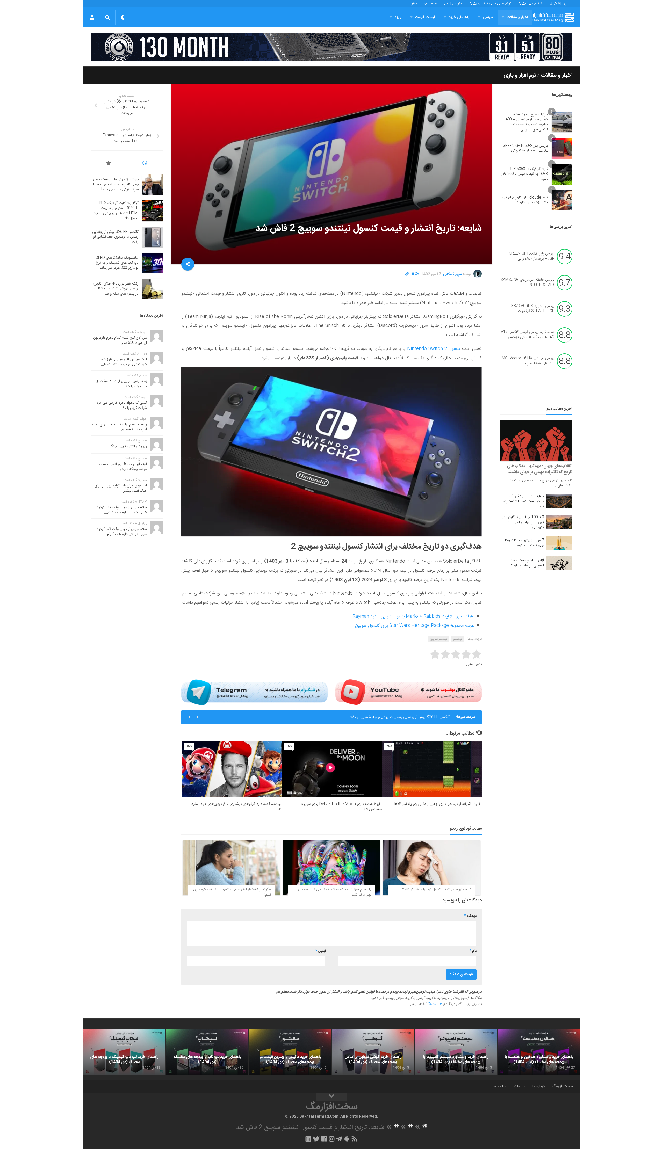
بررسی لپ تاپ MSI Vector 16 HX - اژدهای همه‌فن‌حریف (528, 361)
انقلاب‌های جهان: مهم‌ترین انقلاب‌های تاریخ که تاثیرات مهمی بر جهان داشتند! (539, 469)
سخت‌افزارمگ (562, 1086)
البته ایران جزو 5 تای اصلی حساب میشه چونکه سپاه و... (123, 466)
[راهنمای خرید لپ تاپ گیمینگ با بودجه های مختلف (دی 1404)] (124, 1052)
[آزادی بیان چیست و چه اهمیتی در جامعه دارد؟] (559, 563)
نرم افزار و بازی (519, 75)
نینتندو (457, 639)
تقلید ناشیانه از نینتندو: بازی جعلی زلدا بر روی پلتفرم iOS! (438, 804)
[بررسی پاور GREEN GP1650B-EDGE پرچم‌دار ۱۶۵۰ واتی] (562, 148)
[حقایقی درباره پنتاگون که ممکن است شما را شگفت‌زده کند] (559, 501)
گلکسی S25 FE (530, 4)
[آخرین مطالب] (145, 163)
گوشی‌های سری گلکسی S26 (490, 4)
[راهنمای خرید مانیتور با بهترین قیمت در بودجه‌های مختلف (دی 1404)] (290, 1052)
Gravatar (434, 1004)
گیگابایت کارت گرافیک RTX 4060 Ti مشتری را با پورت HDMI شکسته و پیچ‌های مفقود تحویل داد (116, 211)
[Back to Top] (331, 1097)
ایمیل (320, 951)
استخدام (500, 1086)
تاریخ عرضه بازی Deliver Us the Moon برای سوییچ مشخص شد (341, 807)
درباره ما (538, 1086)
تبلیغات (519, 1086)
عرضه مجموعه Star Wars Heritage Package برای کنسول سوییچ (414, 625)
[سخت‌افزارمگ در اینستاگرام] (331, 1139)
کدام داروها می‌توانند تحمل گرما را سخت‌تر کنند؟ (436, 889)
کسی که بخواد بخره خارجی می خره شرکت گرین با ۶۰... (121, 405)
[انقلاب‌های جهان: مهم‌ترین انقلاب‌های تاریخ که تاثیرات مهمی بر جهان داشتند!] (536, 440)
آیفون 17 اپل (453, 4)
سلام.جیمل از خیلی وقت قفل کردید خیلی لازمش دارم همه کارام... (122, 510)
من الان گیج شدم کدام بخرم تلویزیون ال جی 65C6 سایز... (120, 340)
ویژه (397, 17)
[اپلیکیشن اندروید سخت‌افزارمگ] (346, 1139)
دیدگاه (470, 916)
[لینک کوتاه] (407, 274)
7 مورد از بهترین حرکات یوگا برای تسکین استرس (524, 543)
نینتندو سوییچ (438, 639)
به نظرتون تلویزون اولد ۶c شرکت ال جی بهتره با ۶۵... (121, 383)
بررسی (488, 17)
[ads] (331, 47)
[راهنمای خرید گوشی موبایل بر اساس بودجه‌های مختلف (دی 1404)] (373, 1052)
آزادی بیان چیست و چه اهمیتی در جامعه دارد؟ (527, 563)
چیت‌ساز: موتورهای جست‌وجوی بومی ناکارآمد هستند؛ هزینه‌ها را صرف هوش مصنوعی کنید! (116, 184)
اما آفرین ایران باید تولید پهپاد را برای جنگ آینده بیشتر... (121, 488)
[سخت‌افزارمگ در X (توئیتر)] (316, 1139)
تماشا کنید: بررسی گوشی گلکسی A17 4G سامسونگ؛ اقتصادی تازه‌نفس (527, 335)
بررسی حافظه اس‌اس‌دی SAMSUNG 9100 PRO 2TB (527, 282)
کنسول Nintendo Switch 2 (433, 348)
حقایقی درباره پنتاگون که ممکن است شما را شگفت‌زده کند (523, 501)
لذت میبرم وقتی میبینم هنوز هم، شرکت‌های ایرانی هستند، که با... (124, 362)
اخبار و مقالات (517, 17)
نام (473, 951)
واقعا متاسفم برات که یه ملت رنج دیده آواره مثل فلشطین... (119, 427)
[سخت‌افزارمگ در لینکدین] (308, 1139)
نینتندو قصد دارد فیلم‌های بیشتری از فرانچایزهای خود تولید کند (236, 807)
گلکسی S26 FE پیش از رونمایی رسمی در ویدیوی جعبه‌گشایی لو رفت (399, 717)
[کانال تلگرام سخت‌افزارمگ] (339, 1139)
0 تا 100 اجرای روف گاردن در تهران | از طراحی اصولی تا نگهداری (523, 522)
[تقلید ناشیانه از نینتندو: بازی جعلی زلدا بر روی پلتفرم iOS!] (432, 769)
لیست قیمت (425, 17)
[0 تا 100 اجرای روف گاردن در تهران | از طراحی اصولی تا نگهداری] (559, 522)
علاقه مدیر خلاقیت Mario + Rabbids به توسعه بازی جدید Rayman (413, 616)
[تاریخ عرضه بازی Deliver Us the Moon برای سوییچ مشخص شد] (331, 769)
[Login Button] (92, 17)
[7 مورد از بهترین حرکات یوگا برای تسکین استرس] (559, 543)
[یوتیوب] (408, 692)
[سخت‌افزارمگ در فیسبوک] (324, 1139)
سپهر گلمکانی (452, 274)
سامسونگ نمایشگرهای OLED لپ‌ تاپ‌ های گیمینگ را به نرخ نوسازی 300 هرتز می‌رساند (117, 263)
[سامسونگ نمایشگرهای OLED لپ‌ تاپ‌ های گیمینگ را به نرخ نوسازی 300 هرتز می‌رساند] (152, 263)
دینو (414, 4)
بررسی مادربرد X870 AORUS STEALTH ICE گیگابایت (532, 309)
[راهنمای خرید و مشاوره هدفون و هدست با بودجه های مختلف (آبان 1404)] (539, 1052)
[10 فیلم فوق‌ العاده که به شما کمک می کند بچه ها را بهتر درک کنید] (331, 867)
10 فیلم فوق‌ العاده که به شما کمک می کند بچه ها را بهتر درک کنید (334, 892)
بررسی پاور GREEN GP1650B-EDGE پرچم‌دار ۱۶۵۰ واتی (525, 148)
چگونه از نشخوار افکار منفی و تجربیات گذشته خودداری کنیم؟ (232, 892)
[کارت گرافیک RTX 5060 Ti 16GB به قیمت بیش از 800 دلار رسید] (562, 174)
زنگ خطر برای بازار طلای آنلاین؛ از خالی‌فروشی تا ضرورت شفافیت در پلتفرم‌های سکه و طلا (115, 289)
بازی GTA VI (559, 4)
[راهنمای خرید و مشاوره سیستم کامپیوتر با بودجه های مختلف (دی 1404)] (456, 1052)
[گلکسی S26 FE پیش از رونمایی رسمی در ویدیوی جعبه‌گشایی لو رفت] (152, 237)
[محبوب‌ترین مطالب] (109, 163)
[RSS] (354, 1139)
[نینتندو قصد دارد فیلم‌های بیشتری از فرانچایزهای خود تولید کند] (232, 769)
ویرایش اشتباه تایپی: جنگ (128, 446)
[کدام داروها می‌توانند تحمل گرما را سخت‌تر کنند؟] (431, 867)
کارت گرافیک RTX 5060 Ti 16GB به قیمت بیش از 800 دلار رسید (524, 174)
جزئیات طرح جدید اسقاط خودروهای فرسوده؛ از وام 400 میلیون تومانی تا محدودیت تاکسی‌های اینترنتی (527, 122)
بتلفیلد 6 (430, 4)
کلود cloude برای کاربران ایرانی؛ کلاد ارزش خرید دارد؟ (525, 200)
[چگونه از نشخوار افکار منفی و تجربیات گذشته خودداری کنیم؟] (231, 867)
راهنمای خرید (459, 17)
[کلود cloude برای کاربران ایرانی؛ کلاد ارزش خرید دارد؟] (562, 200)
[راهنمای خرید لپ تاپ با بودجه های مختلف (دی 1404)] (207, 1052)
